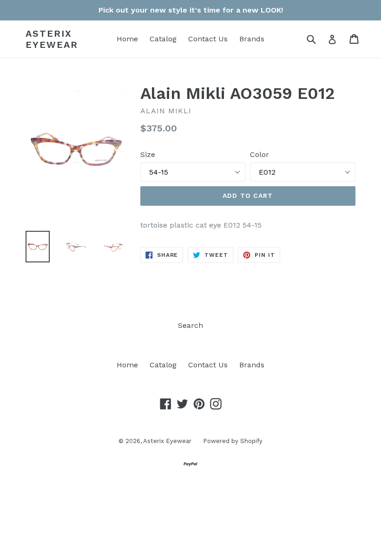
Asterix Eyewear (52, 39)
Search (190, 325)
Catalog (163, 38)
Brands (251, 38)
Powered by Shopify (233, 440)
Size (147, 154)
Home (127, 38)
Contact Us (208, 38)
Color (259, 154)
